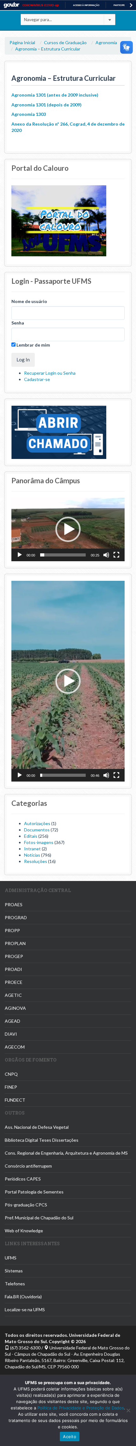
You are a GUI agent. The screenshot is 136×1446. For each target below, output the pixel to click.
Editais (30, 836)
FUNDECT (15, 1100)
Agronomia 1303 (28, 114)
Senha (17, 322)
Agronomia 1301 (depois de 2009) (46, 104)
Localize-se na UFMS (25, 1309)
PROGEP (14, 956)
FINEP (11, 1087)
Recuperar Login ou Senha (50, 373)
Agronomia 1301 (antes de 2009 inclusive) (54, 95)
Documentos (37, 829)
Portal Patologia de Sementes (34, 1191)
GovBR (11, 5)
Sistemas (14, 1270)
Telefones (15, 1283)
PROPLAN (15, 943)
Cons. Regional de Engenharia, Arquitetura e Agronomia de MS (66, 1153)
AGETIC (13, 995)
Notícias (32, 855)
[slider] (63, 554)
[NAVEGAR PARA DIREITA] (131, 5)
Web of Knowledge (24, 1230)
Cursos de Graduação (65, 42)
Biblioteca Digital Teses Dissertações (41, 1140)
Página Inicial (22, 42)
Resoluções (35, 861)
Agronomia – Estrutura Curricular (47, 48)
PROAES (13, 904)
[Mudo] (106, 555)
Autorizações (37, 823)
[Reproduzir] (19, 555)
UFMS (10, 1257)
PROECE (13, 982)
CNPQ (11, 1074)
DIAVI (11, 1034)
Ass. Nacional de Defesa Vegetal (37, 1127)
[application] (68, 529)
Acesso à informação (86, 5)
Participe (119, 5)
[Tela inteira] (116, 555)
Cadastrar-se (37, 379)
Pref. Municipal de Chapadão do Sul (39, 1217)
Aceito (69, 1436)
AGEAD (12, 1021)
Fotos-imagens (38, 842)
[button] (68, 529)
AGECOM (15, 1047)
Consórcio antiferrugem (28, 1166)
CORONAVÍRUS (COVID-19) (40, 5)
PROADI (13, 969)
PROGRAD (16, 917)
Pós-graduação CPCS (26, 1204)
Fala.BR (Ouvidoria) (23, 1296)
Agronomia (106, 42)
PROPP (12, 930)
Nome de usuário (29, 301)
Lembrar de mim (32, 345)
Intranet (32, 848)
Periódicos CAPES (23, 1178)
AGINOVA (15, 1008)
